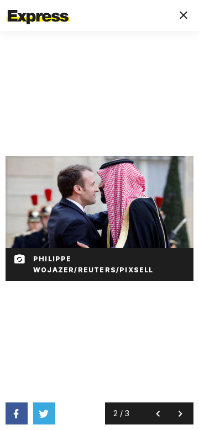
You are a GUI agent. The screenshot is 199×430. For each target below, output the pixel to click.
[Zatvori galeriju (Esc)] (183, 15)
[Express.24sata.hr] (38, 7)
